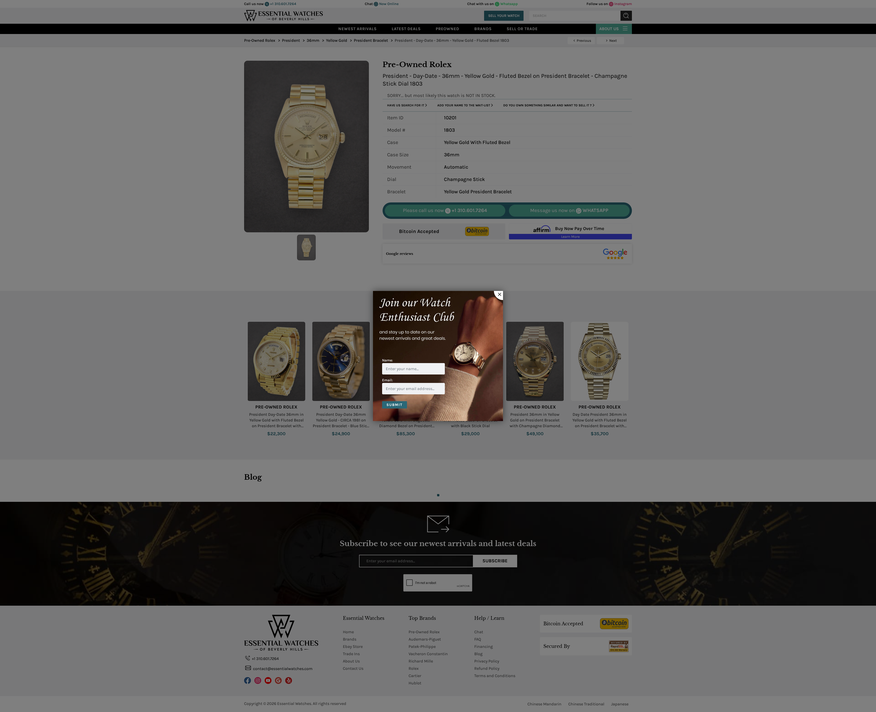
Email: (387, 380)
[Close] (498, 295)
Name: (387, 360)
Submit (394, 405)
